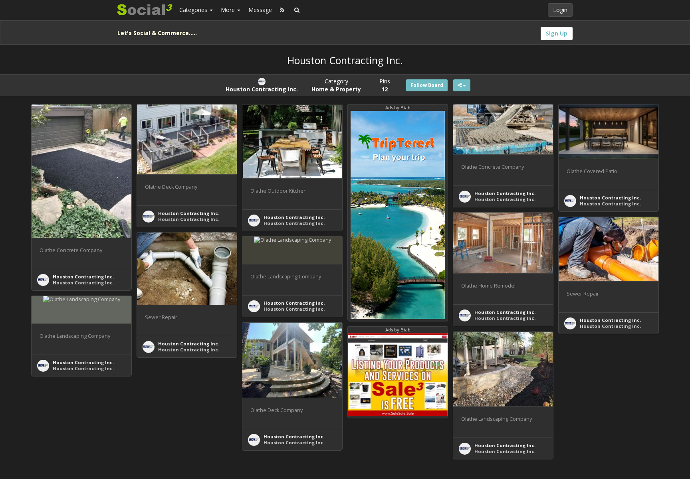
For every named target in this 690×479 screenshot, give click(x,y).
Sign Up (556, 33)
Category (336, 85)
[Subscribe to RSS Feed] (282, 10)
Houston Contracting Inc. (83, 277)
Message (260, 10)
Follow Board (426, 85)
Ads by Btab (397, 107)
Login (560, 10)
